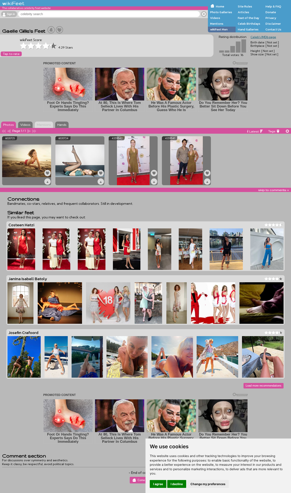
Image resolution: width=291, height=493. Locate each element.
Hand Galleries (248, 29)
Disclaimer (273, 23)
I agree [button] (158, 484)
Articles (243, 12)
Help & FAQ (273, 6)
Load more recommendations (263, 385)
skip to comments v (273, 190)
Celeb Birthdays (249, 23)
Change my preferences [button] (207, 484)
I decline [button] (177, 484)
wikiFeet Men (219, 29)
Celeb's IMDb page (263, 37)
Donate (270, 12)
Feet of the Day (248, 18)
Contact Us (273, 29)
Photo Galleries (221, 12)
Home (220, 6)
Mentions (216, 23)
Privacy (270, 18)
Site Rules (245, 6)
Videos (215, 18)
